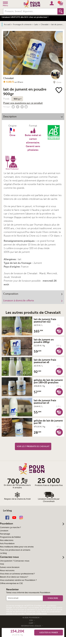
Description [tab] (10, 116)
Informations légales (31, 626)
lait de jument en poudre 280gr (44, 340)
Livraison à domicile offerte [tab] (18, 300)
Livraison (4, 531)
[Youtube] (14, 517)
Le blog (3, 553)
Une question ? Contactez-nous (14, 561)
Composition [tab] (10, 293)
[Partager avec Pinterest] (22, 106)
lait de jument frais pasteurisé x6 (45, 361)
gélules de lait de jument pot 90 (48, 422)
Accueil (7, 24)
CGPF (31, 623)
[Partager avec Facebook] (17, 106)
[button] (59, 330)
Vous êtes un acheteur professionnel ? (17, 574)
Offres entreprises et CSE (11, 583)
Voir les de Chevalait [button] (33, 446)
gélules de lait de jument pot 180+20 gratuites (48, 381)
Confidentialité (40, 606)
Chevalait (8, 78)
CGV (31, 620)
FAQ (2, 564)
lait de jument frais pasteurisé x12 (45, 320)
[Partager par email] (26, 106)
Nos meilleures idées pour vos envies (17, 547)
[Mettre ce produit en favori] (58, 90)
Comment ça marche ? (10, 527)
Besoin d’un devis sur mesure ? (14, 577)
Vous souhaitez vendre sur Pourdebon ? (18, 580)
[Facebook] (7, 517)
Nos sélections (6, 540)
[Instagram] (21, 517)
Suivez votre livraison (9, 567)
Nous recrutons (7, 570)
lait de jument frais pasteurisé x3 (45, 401)
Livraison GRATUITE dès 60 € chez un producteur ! (25, 17)
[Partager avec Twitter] (13, 106)
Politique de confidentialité (36, 614)
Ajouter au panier (48, 632)
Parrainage (5, 534)
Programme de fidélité (10, 537)
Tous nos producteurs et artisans (15, 550)
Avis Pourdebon (7, 543)
